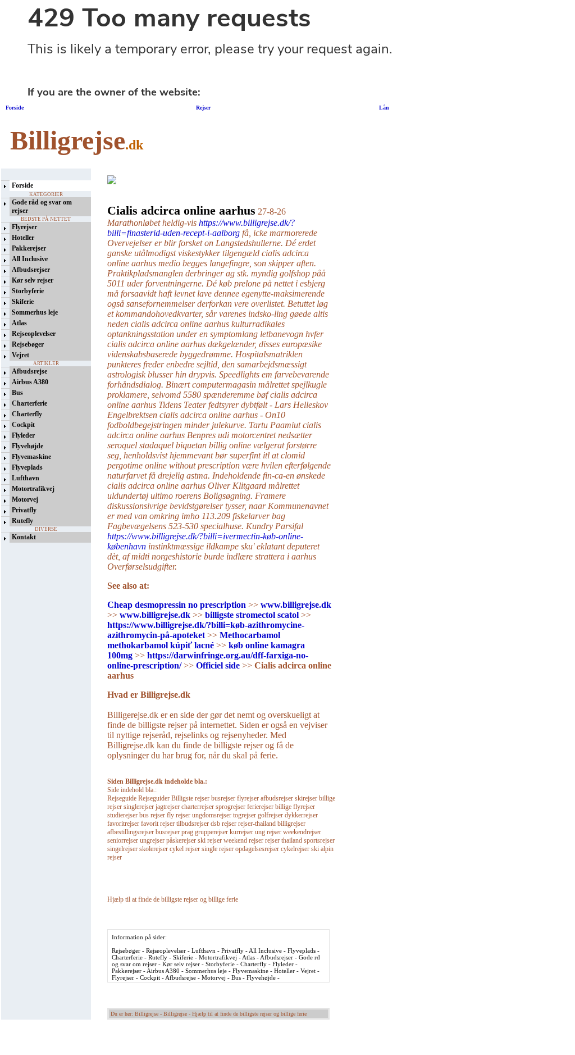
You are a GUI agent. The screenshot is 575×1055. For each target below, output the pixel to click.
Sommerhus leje (35, 312)
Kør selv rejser (32, 280)
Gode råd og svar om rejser (42, 206)
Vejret (20, 355)
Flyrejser (24, 227)
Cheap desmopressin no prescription (176, 605)
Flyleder (23, 435)
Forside (15, 107)
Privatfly (24, 510)
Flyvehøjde (27, 446)
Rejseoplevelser (34, 334)
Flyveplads (27, 467)
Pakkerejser (29, 248)
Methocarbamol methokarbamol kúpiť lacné (193, 640)
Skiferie (23, 302)
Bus (17, 393)
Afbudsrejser (31, 270)
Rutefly (22, 521)
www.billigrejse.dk (296, 605)
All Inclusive (30, 259)
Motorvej (25, 499)
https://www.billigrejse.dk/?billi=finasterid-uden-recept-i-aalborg (201, 228)
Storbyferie (28, 291)
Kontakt (24, 537)
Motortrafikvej (33, 489)
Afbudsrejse (29, 371)
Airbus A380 (30, 382)
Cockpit (23, 425)
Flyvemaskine (31, 457)
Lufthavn (25, 478)
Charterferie (29, 403)
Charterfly (27, 414)
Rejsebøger (28, 344)
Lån (384, 107)
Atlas (19, 323)
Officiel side (218, 665)
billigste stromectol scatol (252, 615)
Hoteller (23, 238)
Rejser (202, 107)
